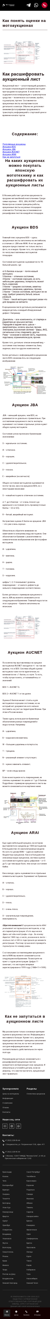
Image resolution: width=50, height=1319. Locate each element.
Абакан (30, 1203)
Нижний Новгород (10, 1283)
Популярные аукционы (14, 144)
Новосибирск (32, 1279)
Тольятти (6, 1199)
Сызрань (6, 1194)
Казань (5, 1176)
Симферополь (32, 1239)
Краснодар (7, 1172)
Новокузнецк (8, 1212)
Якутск (5, 1243)
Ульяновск (7, 1239)
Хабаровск (31, 1270)
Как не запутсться (11, 157)
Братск (29, 1243)
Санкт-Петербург (33, 1172)
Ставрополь (7, 1230)
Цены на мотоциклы (11, 1094)
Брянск (29, 1221)
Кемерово (31, 1225)
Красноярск (31, 1181)
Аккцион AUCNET (11, 152)
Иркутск (6, 1216)
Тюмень (30, 1208)
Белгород (6, 1203)
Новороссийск (32, 1216)
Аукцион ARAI (9, 154)
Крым (5, 1261)
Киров (29, 1265)
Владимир (7, 1234)
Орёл (29, 1234)
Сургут (5, 1221)
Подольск (31, 1190)
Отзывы (6, 1107)
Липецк (30, 1252)
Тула (28, 1274)
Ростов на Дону (9, 1274)
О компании (7, 1103)
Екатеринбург (8, 1185)
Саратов (30, 1212)
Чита (4, 1181)
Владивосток (8, 1279)
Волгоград (7, 1247)
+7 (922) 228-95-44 (12, 1140)
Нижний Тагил (32, 1283)
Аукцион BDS (9, 146)
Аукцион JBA (9, 149)
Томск (29, 1261)
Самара (30, 1194)
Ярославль (31, 1247)
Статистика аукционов (36, 1094)
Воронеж (30, 1185)
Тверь (5, 1270)
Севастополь (8, 1252)
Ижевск (6, 1265)
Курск (29, 1256)
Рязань (5, 1256)
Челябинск (31, 1176)
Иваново (30, 1199)
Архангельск (32, 1230)
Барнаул (6, 1190)
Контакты (6, 1112)
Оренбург (6, 1225)
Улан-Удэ (6, 1208)
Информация (8, 1098)
